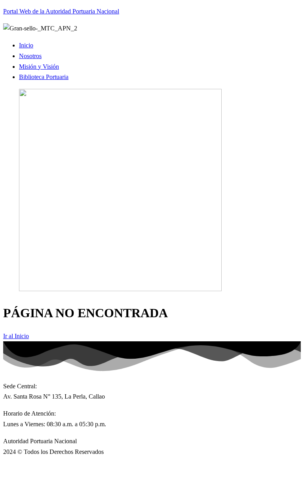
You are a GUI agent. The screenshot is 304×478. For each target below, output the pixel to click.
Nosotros (30, 56)
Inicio (26, 45)
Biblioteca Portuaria (43, 76)
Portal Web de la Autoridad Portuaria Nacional (61, 11)
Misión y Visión (39, 66)
